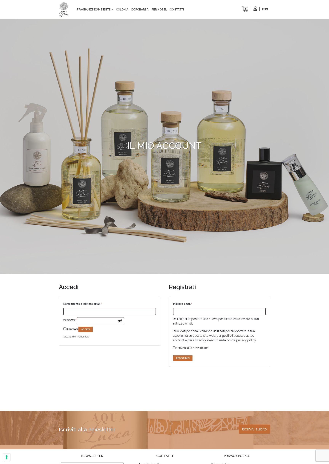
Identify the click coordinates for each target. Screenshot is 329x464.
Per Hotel (159, 9)
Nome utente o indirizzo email (82, 303)
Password (70, 319)
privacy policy (246, 340)
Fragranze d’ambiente (94, 9)
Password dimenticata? (76, 336)
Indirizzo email (182, 303)
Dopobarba (140, 9)
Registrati (183, 358)
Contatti (177, 9)
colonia (122, 9)
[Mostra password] (120, 321)
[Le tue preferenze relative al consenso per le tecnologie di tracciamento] (6, 457)
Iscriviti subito (254, 429)
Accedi (85, 329)
